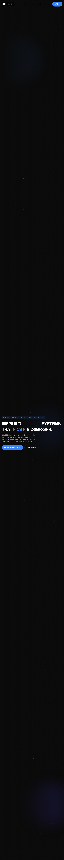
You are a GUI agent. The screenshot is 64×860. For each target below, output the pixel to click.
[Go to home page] (8, 4)
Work (39, 4)
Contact (47, 4)
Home (17, 4)
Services (32, 4)
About (24, 4)
